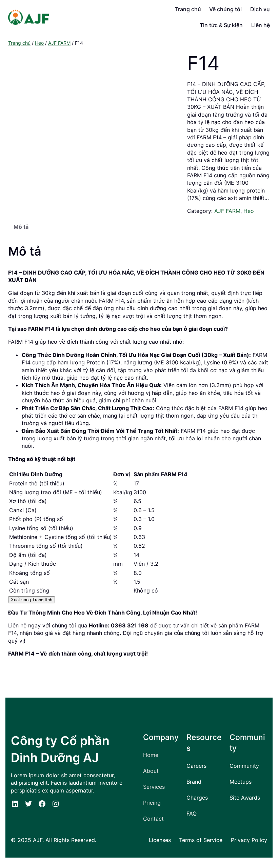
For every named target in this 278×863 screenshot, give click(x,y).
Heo (39, 43)
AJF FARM (59, 43)
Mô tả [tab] (21, 226)
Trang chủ (19, 43)
